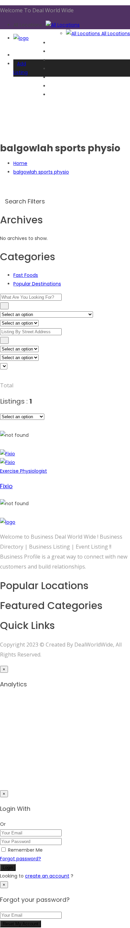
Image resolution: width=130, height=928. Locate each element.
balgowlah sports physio (41, 172)
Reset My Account (20, 923)
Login (8, 867)
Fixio (6, 486)
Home (20, 163)
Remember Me (25, 850)
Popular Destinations (37, 283)
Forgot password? (20, 858)
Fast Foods (25, 275)
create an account (47, 876)
